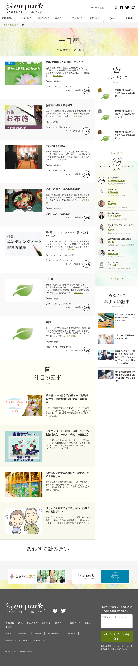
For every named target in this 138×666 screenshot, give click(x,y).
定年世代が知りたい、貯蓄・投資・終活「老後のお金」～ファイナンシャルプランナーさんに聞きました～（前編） (125, 357)
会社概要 (8, 634)
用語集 (129, 18)
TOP (5, 25)
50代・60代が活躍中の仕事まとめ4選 (124, 336)
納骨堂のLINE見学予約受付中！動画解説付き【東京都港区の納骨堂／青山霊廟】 (67, 398)
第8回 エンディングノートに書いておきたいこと (67, 234)
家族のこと (94, 18)
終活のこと (60, 18)
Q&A (87, 623)
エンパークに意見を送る (119, 636)
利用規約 (38, 634)
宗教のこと (77, 18)
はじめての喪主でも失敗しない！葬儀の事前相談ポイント (67, 510)
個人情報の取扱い (53, 634)
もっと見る (116, 153)
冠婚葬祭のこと (43, 18)
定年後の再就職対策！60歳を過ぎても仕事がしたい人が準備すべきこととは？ (125, 376)
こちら (120, 649)
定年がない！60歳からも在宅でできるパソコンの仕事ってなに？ (125, 317)
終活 (20, 623)
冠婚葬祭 (46, 623)
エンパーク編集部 (73, 90)
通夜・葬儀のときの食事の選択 (63, 189)
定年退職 (9, 623)
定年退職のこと (8, 18)
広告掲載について (39, 640)
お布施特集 (53, 122)
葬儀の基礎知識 (54, 81)
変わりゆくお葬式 (55, 146)
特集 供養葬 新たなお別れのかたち (65, 62)
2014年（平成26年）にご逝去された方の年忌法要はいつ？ (125, 135)
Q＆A (112, 18)
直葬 (48, 322)
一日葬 (49, 279)
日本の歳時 (25, 18)
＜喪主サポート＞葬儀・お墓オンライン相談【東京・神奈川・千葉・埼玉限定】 (67, 433)
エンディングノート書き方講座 (61, 255)
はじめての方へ (23, 634)
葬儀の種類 (53, 298)
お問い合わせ (71, 634)
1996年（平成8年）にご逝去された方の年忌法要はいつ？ (125, 114)
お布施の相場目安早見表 (59, 105)
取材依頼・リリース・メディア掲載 (16, 640)
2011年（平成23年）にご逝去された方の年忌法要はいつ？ (125, 93)
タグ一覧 (13, 25)
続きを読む (58, 76)
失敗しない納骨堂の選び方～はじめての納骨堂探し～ (67, 475)
